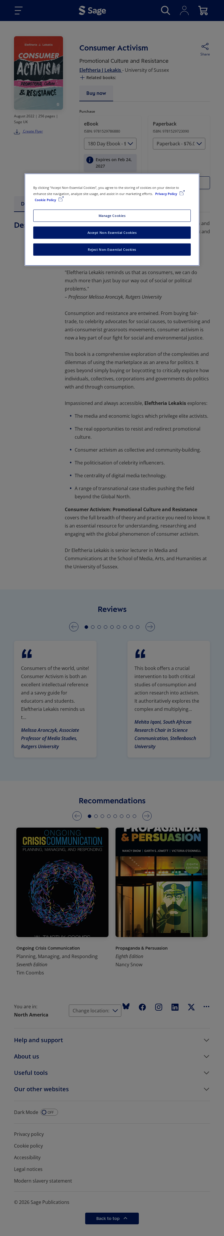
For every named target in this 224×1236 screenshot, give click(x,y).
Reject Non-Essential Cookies (112, 249)
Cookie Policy (46, 200)
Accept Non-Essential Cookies (112, 232)
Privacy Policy (166, 194)
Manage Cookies (112, 215)
